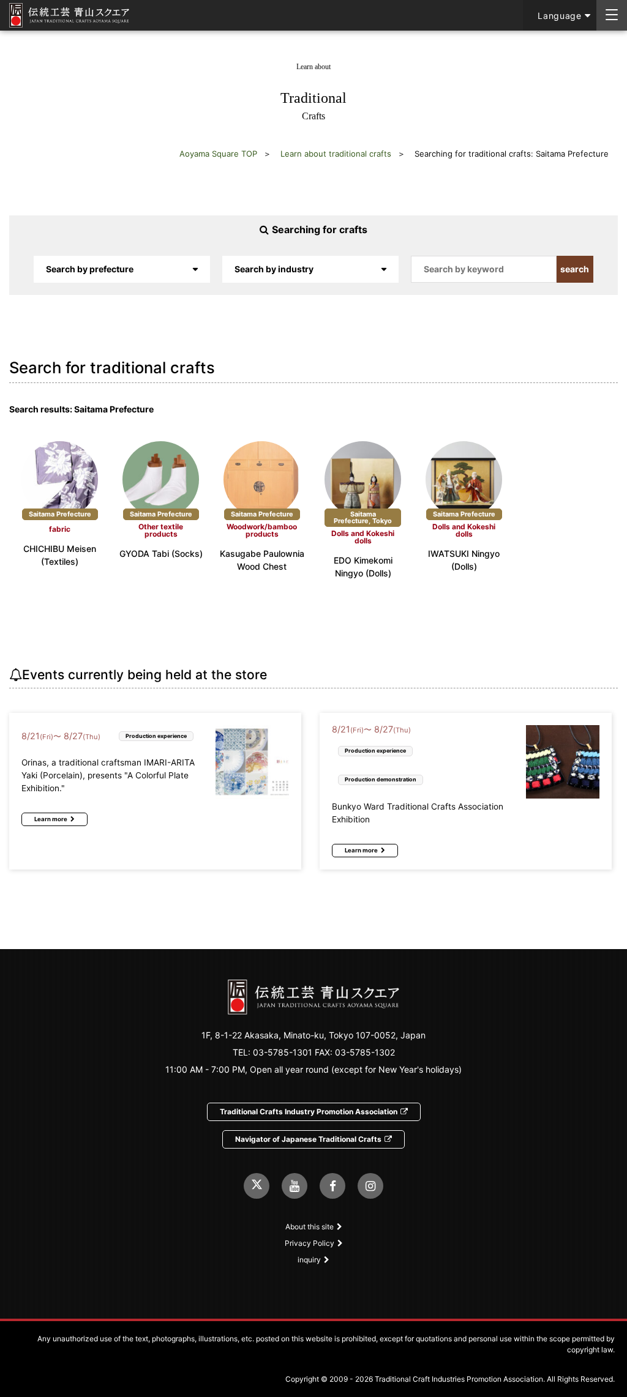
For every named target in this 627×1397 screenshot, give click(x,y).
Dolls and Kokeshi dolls (362, 537)
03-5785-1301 (282, 1052)
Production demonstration (380, 779)
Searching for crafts (319, 229)
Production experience (156, 735)
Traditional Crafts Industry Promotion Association (308, 1111)
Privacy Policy (309, 1243)
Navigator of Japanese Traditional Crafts (308, 1139)
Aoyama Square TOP (218, 153)
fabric (59, 529)
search (574, 269)
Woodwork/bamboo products (262, 530)
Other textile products (160, 530)
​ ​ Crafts (313, 91)
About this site (309, 1226)
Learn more (50, 819)
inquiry (309, 1259)
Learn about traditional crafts (335, 153)
